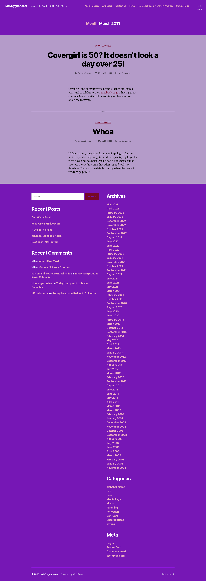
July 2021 (112, 278)
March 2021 (114, 290)
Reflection (113, 511)
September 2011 (116, 381)
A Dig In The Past (41, 229)
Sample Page (182, 6)
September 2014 (117, 332)
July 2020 (113, 311)
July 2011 (112, 389)
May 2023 (112, 204)
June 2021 (113, 282)
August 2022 (114, 237)
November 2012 (116, 356)
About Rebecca (92, 6)
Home (132, 6)
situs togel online (41, 283)
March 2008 (114, 455)
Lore (109, 495)
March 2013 (114, 348)
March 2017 (114, 323)
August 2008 (114, 438)
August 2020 (114, 307)
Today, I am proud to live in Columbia (74, 293)
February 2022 (115, 253)
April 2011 (113, 401)
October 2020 (115, 299)
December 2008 (116, 422)
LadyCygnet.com (16, 6)
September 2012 (116, 360)
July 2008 (113, 443)
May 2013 (112, 340)
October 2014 (115, 327)
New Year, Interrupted (44, 241)
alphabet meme (116, 486)
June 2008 (113, 447)
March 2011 (113, 406)
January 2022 (115, 257)
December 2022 (116, 220)
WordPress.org (116, 555)
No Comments (125, 73)
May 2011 (112, 397)
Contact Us (120, 6)
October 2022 (115, 229)
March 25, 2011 (105, 73)
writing (111, 524)
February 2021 (115, 295)
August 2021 (114, 274)
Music (110, 503)
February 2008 (115, 459)
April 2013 (113, 344)
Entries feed (114, 547)
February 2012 (115, 377)
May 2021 (112, 286)
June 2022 (113, 245)
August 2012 (114, 364)
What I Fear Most (49, 261)
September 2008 (117, 434)
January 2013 (115, 352)
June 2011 (113, 393)
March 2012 (114, 373)
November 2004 (116, 467)
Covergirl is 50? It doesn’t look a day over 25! (103, 59)
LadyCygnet (86, 73)
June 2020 (113, 315)
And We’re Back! (41, 217)
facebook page (109, 92)
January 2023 (115, 216)
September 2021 (116, 270)
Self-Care (112, 515)
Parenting (112, 507)
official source (40, 293)
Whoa (103, 131)
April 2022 (113, 249)
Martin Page (114, 499)
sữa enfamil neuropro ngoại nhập (50, 273)
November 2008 (116, 426)
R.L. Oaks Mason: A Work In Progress (155, 6)
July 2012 (112, 369)
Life (109, 491)
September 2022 (117, 233)
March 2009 (114, 410)
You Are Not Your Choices (54, 267)
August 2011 (114, 385)
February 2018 (115, 319)
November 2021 (116, 262)
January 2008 (115, 463)
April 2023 (113, 208)
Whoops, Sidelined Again (46, 235)
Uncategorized (103, 46)
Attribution (107, 6)
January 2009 (115, 418)
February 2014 (115, 336)
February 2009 (115, 414)
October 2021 (115, 266)
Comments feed (116, 551)
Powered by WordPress (71, 574)
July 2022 (112, 241)
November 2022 (116, 225)
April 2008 (113, 451)
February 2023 (115, 212)
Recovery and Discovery (45, 223)
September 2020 (117, 303)
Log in (110, 543)
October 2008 (115, 430)
